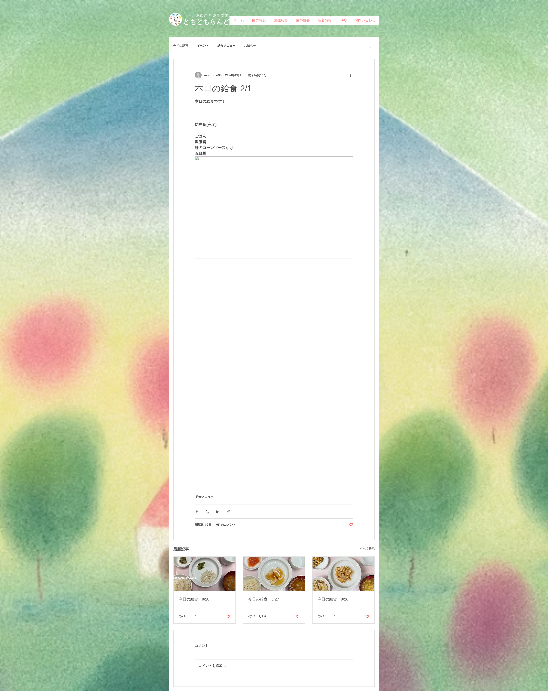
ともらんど (213, 21)
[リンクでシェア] (228, 511)
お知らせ (250, 45)
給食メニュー (226, 45)
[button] (369, 45)
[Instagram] (369, 578)
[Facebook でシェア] (197, 511)
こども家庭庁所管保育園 (206, 16)
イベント (203, 45)
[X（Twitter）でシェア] (207, 511)
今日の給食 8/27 (263, 599)
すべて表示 (367, 548)
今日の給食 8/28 (194, 599)
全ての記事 (180, 45)
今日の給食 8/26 (333, 599)
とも (190, 21)
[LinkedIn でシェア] (218, 511)
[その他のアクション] (350, 75)
